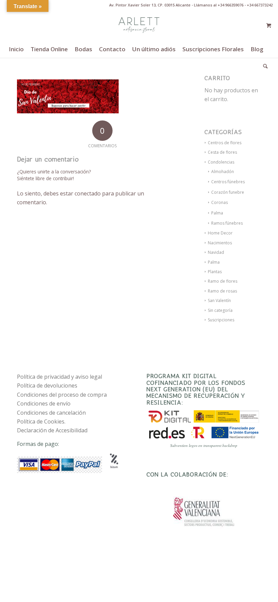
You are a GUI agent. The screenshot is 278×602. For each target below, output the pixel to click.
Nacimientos (220, 243)
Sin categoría (220, 310)
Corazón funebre (227, 192)
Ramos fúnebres (227, 223)
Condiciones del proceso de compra (62, 394)
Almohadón (222, 171)
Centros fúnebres (228, 182)
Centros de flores (224, 143)
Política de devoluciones (47, 385)
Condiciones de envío (44, 403)
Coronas (219, 202)
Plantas (215, 272)
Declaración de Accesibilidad (52, 430)
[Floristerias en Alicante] (138, 25)
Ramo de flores (222, 281)
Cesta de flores (222, 152)
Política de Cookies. (41, 421)
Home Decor (220, 233)
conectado (88, 193)
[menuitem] (16, 49)
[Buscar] (263, 66)
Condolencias (221, 162)
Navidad (216, 252)
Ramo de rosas (222, 291)
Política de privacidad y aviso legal (59, 376)
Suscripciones (221, 320)
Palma (217, 213)
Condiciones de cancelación (51, 412)
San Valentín (219, 300)
